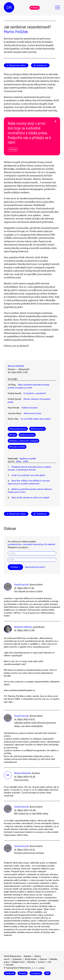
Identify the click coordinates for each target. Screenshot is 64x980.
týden (18, 461)
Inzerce (41, 962)
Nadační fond (18, 962)
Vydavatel (17, 959)
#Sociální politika (17, 447)
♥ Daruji (34, 7)
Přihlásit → (15, 567)
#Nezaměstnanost (17, 429)
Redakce (27, 956)
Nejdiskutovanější (27, 458)
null (49, 962)
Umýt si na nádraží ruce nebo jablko (28, 475)
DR (9, 7)
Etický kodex (31, 959)
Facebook (9, 973)
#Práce (12, 435)
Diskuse (43, 959)
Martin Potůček (16, 31)
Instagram (36, 973)
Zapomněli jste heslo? (35, 567)
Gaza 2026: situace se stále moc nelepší (30, 497)
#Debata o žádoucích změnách (23, 441)
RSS (47, 973)
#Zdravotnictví (38, 429)
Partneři (9, 965)
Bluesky (31, 962)
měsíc (25, 461)
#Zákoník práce (27, 435)
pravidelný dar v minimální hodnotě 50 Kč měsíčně (31, 544)
